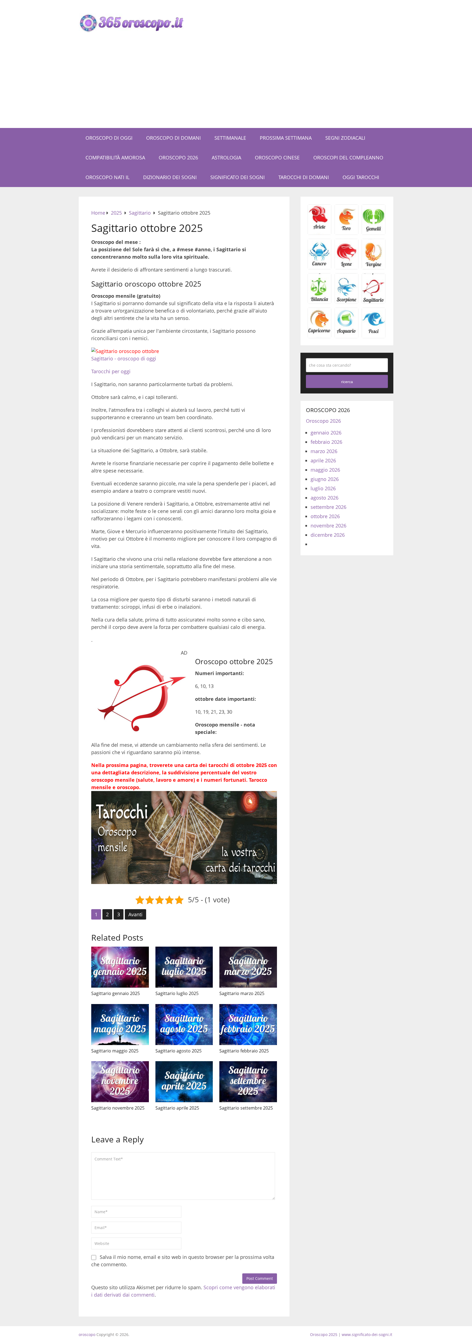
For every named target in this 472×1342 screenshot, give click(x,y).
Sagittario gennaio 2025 (115, 993)
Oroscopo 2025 (323, 1334)
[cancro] (319, 267)
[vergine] (373, 267)
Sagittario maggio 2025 (114, 1051)
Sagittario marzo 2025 (241, 993)
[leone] (346, 267)
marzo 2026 (324, 451)
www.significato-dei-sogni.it (367, 1334)
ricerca (347, 382)
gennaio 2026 (326, 432)
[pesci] (373, 336)
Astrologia (226, 157)
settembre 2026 (328, 507)
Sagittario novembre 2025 (117, 1108)
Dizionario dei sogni (170, 177)
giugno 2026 (325, 479)
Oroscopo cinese (277, 157)
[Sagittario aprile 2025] (184, 1081)
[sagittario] (373, 301)
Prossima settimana (286, 138)
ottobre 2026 (325, 516)
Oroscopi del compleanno (348, 157)
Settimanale (230, 138)
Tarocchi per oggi (111, 371)
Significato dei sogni (237, 177)
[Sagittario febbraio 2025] (248, 1024)
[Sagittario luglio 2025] (184, 967)
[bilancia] (319, 301)
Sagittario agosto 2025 (178, 1051)
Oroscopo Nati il (107, 177)
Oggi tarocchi (361, 177)
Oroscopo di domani (173, 138)
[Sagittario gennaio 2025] (120, 967)
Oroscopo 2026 (178, 157)
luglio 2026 (323, 488)
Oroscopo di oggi (108, 138)
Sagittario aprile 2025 (177, 1108)
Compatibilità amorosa (115, 157)
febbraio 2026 (326, 442)
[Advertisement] (236, 87)
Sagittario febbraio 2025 (244, 1051)
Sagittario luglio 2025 (177, 993)
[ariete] (319, 232)
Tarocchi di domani (303, 177)
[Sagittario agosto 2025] (184, 1024)
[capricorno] (319, 336)
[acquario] (346, 336)
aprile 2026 (323, 460)
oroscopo (87, 1334)
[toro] (346, 232)
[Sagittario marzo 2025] (248, 967)
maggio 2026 (325, 469)
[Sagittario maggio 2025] (120, 1024)
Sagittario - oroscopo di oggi (123, 358)
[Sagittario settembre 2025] (248, 1081)
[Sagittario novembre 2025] (120, 1081)
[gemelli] (373, 232)
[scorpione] (346, 301)
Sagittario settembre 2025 (246, 1108)
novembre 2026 (328, 525)
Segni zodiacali (345, 138)
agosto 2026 (324, 497)
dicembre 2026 (328, 535)
